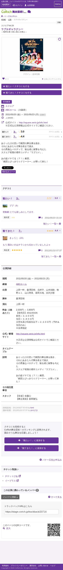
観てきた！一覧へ (50, 256)
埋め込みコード (8, 172)
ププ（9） (14, 205)
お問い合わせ (43, 565)
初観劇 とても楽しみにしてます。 (19, 212)
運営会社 (33, 565)
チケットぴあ (11, 476)
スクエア (10, 106)
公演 (9, 19)
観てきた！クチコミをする (18, 92)
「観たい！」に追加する (33, 440)
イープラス (10, 480)
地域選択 (5, 5)
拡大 (8, 528)
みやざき (34, 410)
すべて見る (56, 497)
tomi (32, 408)
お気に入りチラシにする (52, 79)
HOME (3, 19)
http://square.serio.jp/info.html (33, 122)
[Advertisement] (31, 553)
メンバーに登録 (9, 497)
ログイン (19, 5)
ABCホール (11, 110)
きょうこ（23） (17, 238)
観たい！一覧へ (50, 223)
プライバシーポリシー (19, 565)
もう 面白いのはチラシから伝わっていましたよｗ (26, 244)
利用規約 (5, 565)
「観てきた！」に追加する (33, 448)
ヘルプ (52, 565)
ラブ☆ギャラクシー (12, 29)
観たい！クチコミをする (17, 86)
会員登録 (31, 5)
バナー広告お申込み (10, 16)
